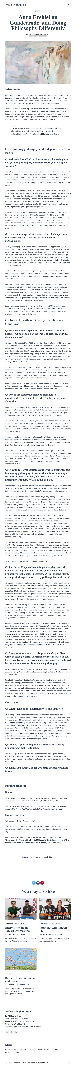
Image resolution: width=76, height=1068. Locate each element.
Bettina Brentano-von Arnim (31, 733)
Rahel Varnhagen (34, 739)
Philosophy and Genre (49, 134)
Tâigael (23, 923)
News (15, 1049)
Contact (17, 1052)
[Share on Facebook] (38, 883)
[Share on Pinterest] (42, 883)
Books (23, 1049)
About (32, 1049)
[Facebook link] (11, 1032)
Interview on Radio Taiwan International (17, 929)
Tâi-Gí (17, 923)
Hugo (46, 1062)
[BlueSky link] (7, 1032)
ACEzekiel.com (23, 829)
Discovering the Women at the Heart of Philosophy (26, 840)
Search (55, 1049)
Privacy (8, 1052)
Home (7, 1049)
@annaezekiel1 (29, 821)
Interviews (38, 11)
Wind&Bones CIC (20, 1024)
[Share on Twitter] (34, 883)
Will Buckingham (15, 4)
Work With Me (43, 1049)
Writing (58, 923)
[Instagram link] (16, 1032)
